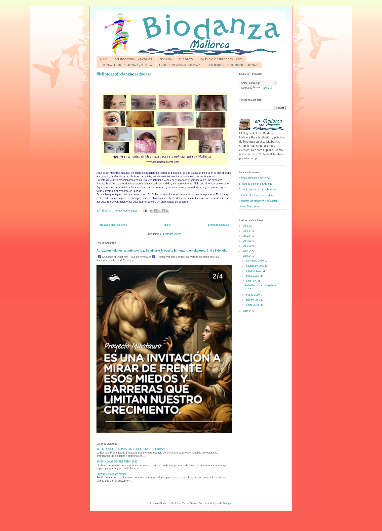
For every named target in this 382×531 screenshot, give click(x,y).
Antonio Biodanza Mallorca (254, 177)
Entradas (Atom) (172, 233)
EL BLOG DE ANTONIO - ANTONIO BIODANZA (233, 65)
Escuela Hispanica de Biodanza (257, 195)
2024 (246, 236)
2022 (246, 246)
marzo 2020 (253, 294)
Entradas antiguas (218, 224)
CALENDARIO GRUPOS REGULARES (221, 59)
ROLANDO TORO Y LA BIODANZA (133, 59)
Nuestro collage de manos (111, 473)
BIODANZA (166, 59)
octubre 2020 (254, 270)
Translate (266, 87)
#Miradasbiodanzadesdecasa (123, 73)
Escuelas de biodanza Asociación (258, 200)
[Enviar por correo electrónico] (152, 211)
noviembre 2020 (255, 265)
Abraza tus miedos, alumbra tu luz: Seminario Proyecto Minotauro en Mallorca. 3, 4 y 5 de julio (161, 250)
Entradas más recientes (113, 224)
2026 (246, 225)
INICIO (103, 59)
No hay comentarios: (126, 210)
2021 (246, 251)
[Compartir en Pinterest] (167, 211)
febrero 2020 (253, 299)
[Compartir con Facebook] (163, 211)
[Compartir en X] (159, 211)
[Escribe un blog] (156, 211)
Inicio (167, 224)
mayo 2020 (253, 275)
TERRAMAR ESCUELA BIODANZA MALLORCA (126, 65)
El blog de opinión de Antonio (255, 183)
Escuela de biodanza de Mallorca (258, 189)
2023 (246, 241)
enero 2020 (253, 304)
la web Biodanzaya (249, 206)
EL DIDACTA (186, 59)
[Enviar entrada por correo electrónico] (144, 210)
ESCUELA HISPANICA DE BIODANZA (179, 65)
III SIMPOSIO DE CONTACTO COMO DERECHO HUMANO (131, 449)
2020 (246, 256)
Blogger (227, 503)
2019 (246, 311)
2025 (246, 230)
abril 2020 (252, 280)
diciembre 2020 (255, 260)
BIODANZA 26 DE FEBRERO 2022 (116, 461)
